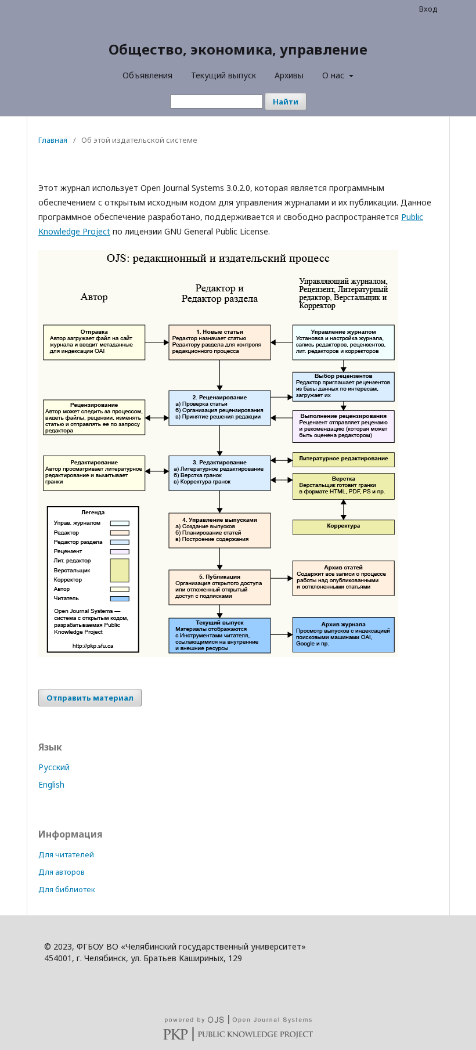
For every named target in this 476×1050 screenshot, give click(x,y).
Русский (54, 767)
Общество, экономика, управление (238, 49)
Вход (428, 8)
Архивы (289, 75)
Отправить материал (90, 697)
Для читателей (66, 854)
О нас (334, 75)
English (51, 784)
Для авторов (61, 872)
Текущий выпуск (223, 75)
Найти (285, 101)
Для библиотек (66, 889)
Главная (52, 140)
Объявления (147, 75)
